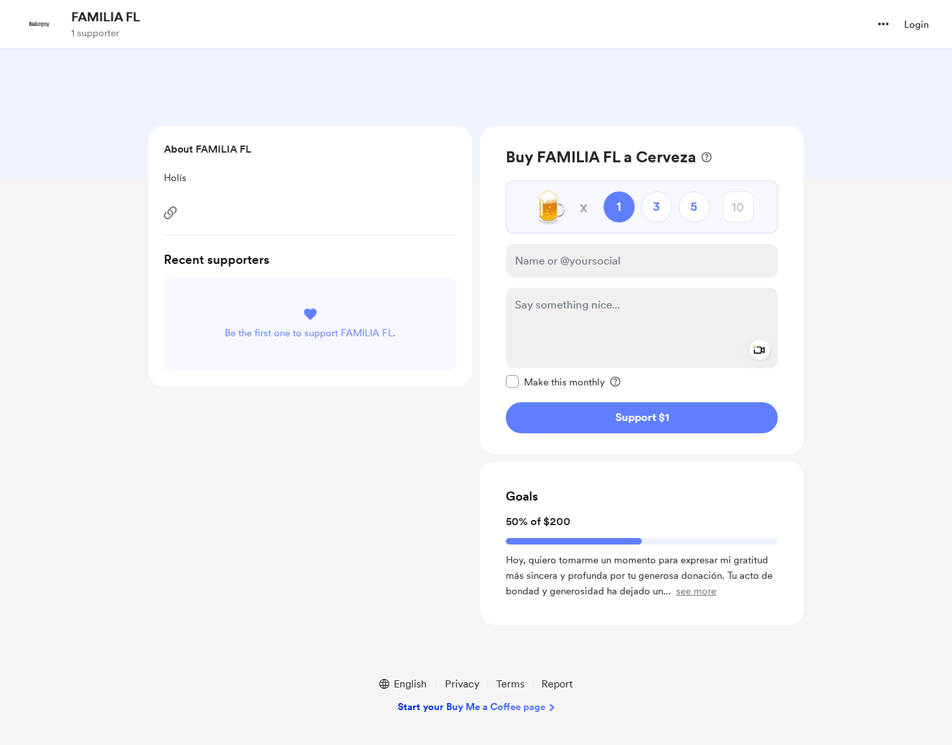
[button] (883, 24)
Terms (510, 684)
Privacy (462, 684)
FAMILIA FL (105, 17)
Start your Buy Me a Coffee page (471, 707)
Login (916, 24)
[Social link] (170, 212)
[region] (642, 290)
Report (556, 684)
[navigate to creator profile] (39, 24)
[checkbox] (555, 381)
